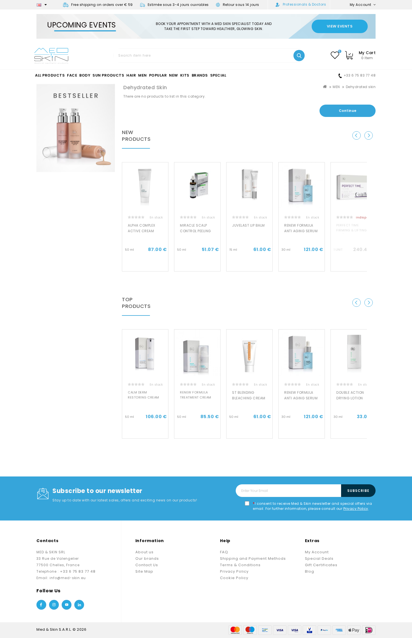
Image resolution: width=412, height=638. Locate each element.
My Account (317, 552)
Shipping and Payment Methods (253, 558)
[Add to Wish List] (166, 171)
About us (144, 552)
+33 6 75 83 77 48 (360, 75)
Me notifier (354, 266)
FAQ (224, 552)
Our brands (147, 558)
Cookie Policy (234, 578)
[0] (335, 55)
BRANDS (200, 75)
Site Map (144, 571)
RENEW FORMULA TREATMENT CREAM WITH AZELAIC (195, 397)
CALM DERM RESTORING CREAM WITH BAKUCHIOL (143, 397)
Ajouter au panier (145, 266)
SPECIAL (218, 75)
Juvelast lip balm (248, 225)
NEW (173, 75)
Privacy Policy (355, 508)
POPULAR (158, 75)
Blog (309, 571)
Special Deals (319, 558)
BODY (84, 75)
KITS (184, 75)
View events (340, 26)
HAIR (131, 75)
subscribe (358, 490)
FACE (72, 75)
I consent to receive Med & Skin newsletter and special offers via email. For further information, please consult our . (312, 506)
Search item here (299, 55)
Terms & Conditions (240, 565)
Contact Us (146, 565)
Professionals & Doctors (304, 4)
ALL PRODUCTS (50, 75)
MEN (142, 75)
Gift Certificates (321, 565)
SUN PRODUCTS (108, 75)
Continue (348, 110)
